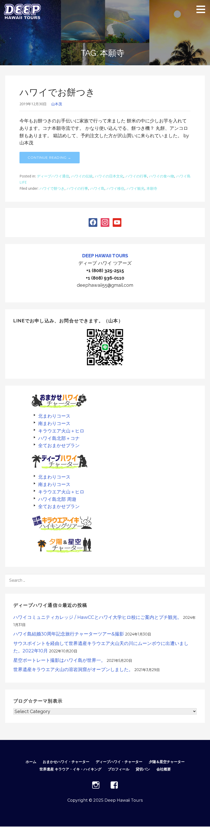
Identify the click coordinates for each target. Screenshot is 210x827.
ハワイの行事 (136, 176)
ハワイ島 (97, 188)
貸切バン (143, 769)
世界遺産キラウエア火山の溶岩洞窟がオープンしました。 (73, 669)
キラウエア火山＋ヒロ (61, 430)
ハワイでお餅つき (57, 92)
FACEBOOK (114, 785)
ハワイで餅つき (52, 188)
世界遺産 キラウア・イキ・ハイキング (70, 769)
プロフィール (118, 769)
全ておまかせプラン (59, 445)
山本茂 (56, 103)
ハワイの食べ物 (161, 176)
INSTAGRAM (96, 785)
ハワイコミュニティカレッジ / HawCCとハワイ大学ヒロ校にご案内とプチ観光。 (97, 617)
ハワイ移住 (115, 188)
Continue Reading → (49, 157)
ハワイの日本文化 (109, 176)
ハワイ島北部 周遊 (57, 499)
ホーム (31, 761)
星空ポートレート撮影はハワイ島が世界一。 (59, 660)
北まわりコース (54, 416)
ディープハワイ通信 (53, 176)
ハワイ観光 (135, 188)
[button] (202, 9)
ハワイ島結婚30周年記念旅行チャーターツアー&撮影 (68, 634)
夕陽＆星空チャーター (167, 761)
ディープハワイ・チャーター (119, 761)
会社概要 (163, 769)
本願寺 (151, 188)
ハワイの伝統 (82, 176)
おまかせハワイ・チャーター (66, 761)
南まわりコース (54, 423)
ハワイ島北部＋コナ (59, 438)
